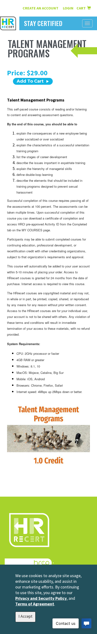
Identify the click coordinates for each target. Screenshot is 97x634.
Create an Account (40, 8)
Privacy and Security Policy (41, 598)
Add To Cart (30, 81)
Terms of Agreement (34, 604)
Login (68, 8)
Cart (82, 8)
